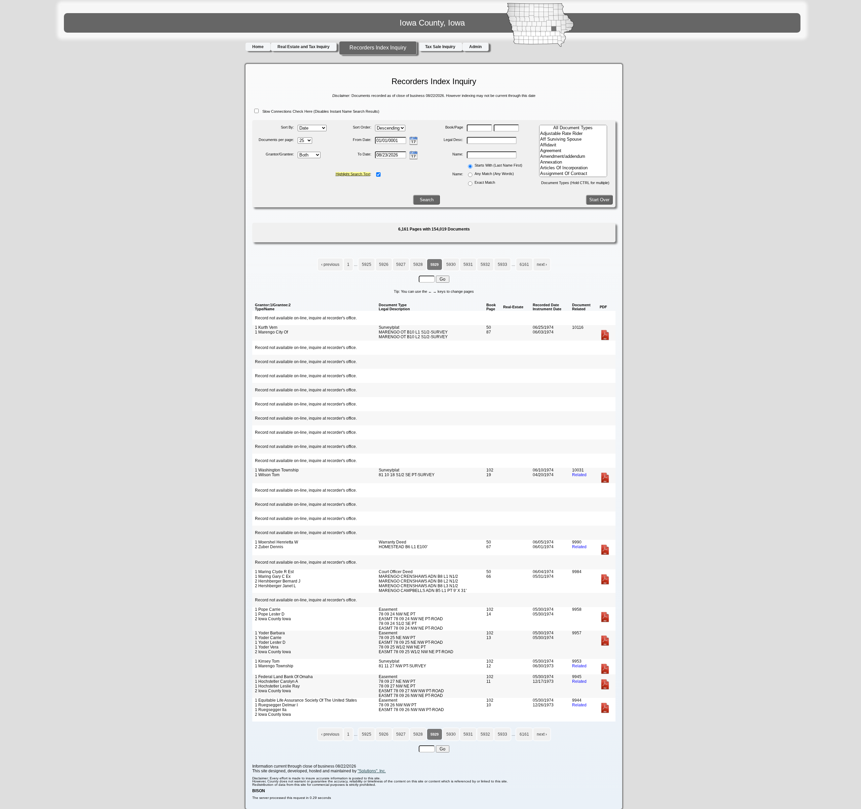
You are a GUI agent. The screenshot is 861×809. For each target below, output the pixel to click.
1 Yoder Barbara (270, 633)
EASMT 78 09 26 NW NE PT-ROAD (411, 695)
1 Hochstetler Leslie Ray (277, 686)
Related (579, 474)
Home (258, 46)
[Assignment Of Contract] (572, 174)
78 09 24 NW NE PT (397, 614)
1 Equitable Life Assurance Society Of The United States (306, 700)
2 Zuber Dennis (269, 546)
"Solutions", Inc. (372, 771)
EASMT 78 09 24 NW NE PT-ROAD (411, 619)
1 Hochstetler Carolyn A (276, 681)
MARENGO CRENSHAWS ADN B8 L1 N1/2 (418, 576)
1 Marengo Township (274, 666)
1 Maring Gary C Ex (273, 576)
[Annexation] (572, 162)
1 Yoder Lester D (270, 642)
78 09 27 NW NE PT (397, 686)
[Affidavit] (572, 145)
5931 (468, 264)
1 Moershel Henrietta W (276, 542)
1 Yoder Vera (266, 647)
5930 (451, 264)
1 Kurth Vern (266, 327)
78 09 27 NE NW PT (397, 681)
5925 (366, 264)
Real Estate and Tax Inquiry (303, 46)
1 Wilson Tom (267, 474)
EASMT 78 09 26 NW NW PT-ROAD (411, 709)
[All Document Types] (572, 128)
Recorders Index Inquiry (377, 47)
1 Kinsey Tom (267, 661)
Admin (475, 46)
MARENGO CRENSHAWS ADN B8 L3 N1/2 (418, 586)
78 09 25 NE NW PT (397, 637)
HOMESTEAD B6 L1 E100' (403, 546)
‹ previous (330, 264)
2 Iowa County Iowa (273, 619)
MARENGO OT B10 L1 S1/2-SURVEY (413, 332)
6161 (524, 264)
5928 (418, 264)
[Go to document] (605, 339)
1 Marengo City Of (271, 332)
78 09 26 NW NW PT (397, 705)
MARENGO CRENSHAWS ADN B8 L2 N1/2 (418, 581)
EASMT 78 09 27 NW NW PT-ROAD (411, 691)
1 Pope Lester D (270, 614)
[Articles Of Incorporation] (572, 168)
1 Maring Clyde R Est (274, 571)
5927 (401, 264)
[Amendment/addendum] (572, 157)
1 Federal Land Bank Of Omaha (284, 676)
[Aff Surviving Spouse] (572, 139)
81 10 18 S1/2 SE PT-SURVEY (407, 474)
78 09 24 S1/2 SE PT (398, 623)
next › (542, 264)
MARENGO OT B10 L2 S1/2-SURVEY (413, 337)
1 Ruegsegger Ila (271, 709)
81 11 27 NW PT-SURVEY (402, 666)
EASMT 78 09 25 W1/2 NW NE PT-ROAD (416, 651)
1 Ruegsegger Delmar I (276, 705)
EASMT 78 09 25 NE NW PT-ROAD (411, 642)
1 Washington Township (277, 470)
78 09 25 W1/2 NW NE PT (402, 647)
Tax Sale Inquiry (440, 46)
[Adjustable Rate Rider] (572, 134)
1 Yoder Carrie (268, 637)
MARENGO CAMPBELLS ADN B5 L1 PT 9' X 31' (422, 590)
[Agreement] (572, 151)
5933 (502, 264)
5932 (485, 264)
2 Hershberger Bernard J (277, 581)
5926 (383, 264)
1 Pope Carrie (267, 609)
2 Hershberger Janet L (275, 586)
